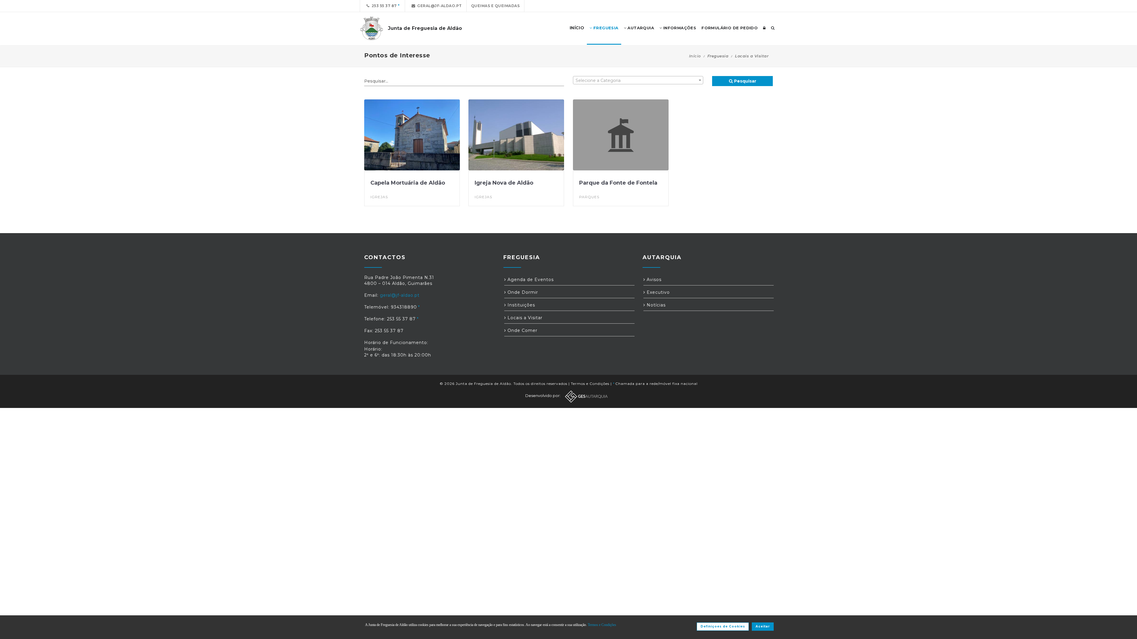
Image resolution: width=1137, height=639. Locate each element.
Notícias (655, 305)
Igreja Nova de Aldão (504, 183)
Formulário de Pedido (729, 27)
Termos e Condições (590, 383)
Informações (679, 27)
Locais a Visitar (524, 317)
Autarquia (640, 27)
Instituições (520, 305)
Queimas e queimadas (495, 6)
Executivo (657, 292)
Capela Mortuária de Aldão (407, 183)
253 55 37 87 (383, 6)
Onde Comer (521, 330)
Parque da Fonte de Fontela (618, 183)
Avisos (653, 279)
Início (695, 56)
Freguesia (605, 27)
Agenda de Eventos (530, 279)
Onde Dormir (522, 292)
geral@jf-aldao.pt (438, 6)
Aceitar (763, 626)
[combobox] (638, 80)
